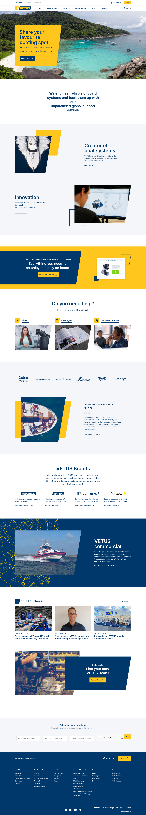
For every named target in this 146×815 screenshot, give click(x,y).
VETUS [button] (39, 8)
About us (18, 773)
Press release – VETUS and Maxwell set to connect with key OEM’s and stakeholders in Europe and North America (32, 637)
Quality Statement (78, 786)
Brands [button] (65, 8)
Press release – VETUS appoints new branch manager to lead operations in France (72, 637)
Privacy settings (108, 808)
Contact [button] (105, 8)
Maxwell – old (58, 773)
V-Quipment (57, 776)
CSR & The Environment (22, 778)
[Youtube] (75, 810)
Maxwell (37, 781)
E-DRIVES (37, 773)
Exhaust (36, 776)
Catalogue (115, 778)
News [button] (94, 8)
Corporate (18, 2)
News (94, 773)
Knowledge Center (79, 773)
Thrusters (37, 783)
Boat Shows (96, 778)
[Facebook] (66, 810)
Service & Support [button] (79, 8)
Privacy (97, 808)
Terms (128, 808)
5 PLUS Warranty (78, 781)
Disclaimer (120, 808)
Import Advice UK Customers (82, 791)
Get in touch (116, 773)
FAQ (74, 778)
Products (37, 2)
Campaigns (96, 776)
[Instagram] (70, 810)
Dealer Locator (116, 781)
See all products (39, 786)
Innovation (18, 776)
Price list (75, 789)
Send (128, 737)
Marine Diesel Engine (41, 778)
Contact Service (117, 776)
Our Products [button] (52, 8)
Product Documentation (80, 776)
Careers (28, 2)
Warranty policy (78, 783)
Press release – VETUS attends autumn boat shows (109, 637)
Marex (56, 781)
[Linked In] (80, 810)
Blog (93, 781)
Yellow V (56, 778)
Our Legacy (19, 781)
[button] (116, 2)
